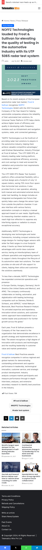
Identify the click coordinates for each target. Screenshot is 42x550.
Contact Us (6, 529)
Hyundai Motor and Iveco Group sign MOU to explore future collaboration (31, 477)
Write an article (8, 513)
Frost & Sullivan (8, 354)
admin (6, 61)
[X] (6, 418)
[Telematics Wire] (11, 8)
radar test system (21, 410)
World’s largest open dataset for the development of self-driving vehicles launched (10, 449)
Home (6, 21)
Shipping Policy (8, 507)
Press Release (22, 21)
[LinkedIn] (11, 418)
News (12, 21)
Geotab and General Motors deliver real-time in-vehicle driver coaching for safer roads (10, 478)
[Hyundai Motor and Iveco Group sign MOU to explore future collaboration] (31, 467)
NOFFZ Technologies (21, 405)
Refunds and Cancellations (13, 503)
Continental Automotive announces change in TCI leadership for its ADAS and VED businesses (31, 450)
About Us (6, 526)
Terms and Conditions (11, 496)
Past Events (7, 522)
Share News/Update (10, 516)
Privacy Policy (8, 500)
